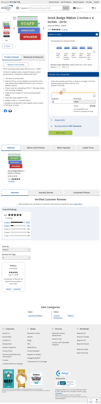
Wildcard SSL (60, 379)
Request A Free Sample (15, 65)
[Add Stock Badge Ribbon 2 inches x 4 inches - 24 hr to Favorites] (14, 18)
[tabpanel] (50, 245)
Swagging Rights (33, 358)
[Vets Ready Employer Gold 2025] (21, 378)
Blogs (29, 340)
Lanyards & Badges (35, 316)
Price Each (77, 99)
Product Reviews (33, 351)
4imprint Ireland (83, 344)
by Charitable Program (60, 343)
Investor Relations (9, 347)
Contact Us (6, 340)
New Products (78, 2)
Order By (5, 246)
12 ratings (64, 29)
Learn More (78, 204)
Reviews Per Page (9, 254)
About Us (5, 333)
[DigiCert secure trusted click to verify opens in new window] (64, 373)
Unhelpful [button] (17, 289)
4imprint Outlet (82, 349)
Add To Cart (60, 133)
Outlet (97, 2)
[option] (58, 51)
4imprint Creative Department (58, 334)
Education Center (33, 333)
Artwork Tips (57, 339)
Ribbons (71, 316)
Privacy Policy (7, 351)
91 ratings (11, 181)
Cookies (5, 360)
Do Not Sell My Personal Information (11, 355)
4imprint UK (81, 340)
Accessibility (6, 337)
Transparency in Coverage (37, 361)
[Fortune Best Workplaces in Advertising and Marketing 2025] (8, 378)
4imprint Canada (83, 337)
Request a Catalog (34, 354)
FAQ (28, 344)
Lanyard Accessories (58, 317)
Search (65, 8)
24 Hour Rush (54, 2)
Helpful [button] (8, 289)
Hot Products (66, 2)
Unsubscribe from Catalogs (12, 364)
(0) (94, 8)
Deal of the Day (82, 353)
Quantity (54, 99)
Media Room (31, 347)
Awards (30, 337)
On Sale (89, 2)
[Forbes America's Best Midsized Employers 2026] (36, 379)
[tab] (11, 57)
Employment (7, 344)
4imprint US (81, 333)
